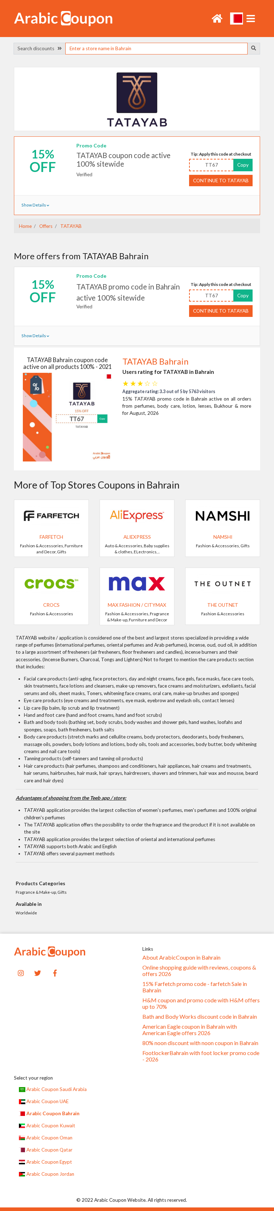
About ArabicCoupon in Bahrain (181, 957)
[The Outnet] (222, 583)
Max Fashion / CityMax (137, 605)
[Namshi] (222, 515)
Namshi (222, 537)
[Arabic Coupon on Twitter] (38, 972)
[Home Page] (63, 18)
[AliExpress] (137, 515)
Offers (45, 226)
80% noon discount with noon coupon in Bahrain (200, 1043)
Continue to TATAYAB (221, 180)
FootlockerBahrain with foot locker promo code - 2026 (200, 1056)
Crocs (51, 605)
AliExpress (137, 537)
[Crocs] (51, 583)
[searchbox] (156, 48)
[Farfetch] (51, 515)
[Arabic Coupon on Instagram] (20, 972)
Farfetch (51, 537)
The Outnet (222, 605)
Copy (243, 165)
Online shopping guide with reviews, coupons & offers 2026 (199, 970)
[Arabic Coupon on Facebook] (55, 972)
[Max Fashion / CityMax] (137, 583)
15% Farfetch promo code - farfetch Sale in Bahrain (194, 987)
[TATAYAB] (137, 98)
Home (25, 226)
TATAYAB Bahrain (155, 361)
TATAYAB (70, 226)
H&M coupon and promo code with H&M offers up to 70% (201, 1003)
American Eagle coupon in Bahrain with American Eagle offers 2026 (189, 1029)
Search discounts (37, 48)
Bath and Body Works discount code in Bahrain (199, 1016)
